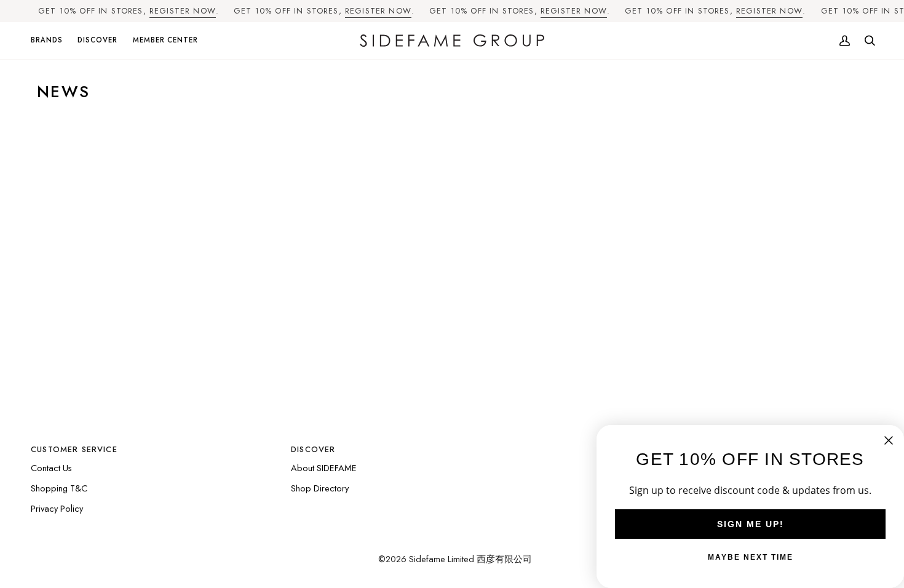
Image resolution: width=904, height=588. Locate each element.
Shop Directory (320, 488)
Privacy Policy (57, 508)
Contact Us (51, 467)
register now (182, 11)
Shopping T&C (59, 488)
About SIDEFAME (324, 467)
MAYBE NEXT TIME (750, 557)
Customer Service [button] (74, 449)
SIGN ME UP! (750, 524)
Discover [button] (313, 449)
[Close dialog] (888, 440)
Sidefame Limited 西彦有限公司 (470, 558)
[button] (50, 41)
